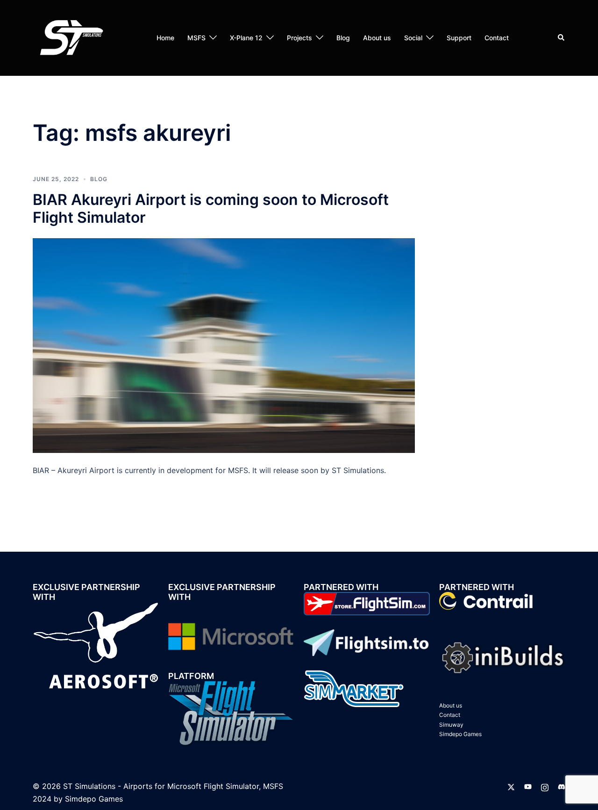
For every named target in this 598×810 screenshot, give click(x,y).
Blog (343, 38)
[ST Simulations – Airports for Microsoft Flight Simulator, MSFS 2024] (70, 37)
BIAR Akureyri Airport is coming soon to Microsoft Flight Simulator (211, 208)
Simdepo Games (460, 733)
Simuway (451, 724)
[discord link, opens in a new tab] (561, 786)
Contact (496, 38)
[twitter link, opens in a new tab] (511, 786)
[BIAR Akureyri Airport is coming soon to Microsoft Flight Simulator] (224, 345)
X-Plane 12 (246, 38)
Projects (299, 38)
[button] (561, 38)
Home (165, 38)
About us (377, 38)
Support (459, 38)
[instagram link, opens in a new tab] (544, 786)
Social (413, 38)
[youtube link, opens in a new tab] (528, 786)
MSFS (196, 38)
